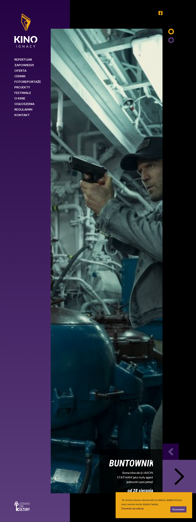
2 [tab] (171, 40)
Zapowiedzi (24, 65)
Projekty (22, 87)
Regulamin (23, 109)
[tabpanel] (107, 261)
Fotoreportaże (27, 81)
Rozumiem (178, 509)
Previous (171, 452)
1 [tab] (171, 31)
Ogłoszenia (24, 104)
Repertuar (23, 59)
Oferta (20, 70)
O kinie (19, 98)
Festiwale (22, 92)
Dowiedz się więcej (132, 508)
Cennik (20, 76)
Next (179, 476)
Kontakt (22, 115)
